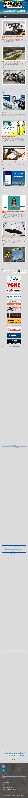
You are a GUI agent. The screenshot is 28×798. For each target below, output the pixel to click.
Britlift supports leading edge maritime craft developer (12, 238)
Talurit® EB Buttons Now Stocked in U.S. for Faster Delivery (13, 111)
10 (13, 273)
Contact (4, 779)
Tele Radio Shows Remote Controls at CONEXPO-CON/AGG (12, 37)
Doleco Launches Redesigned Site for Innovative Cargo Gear (12, 162)
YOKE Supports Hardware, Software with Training (13, 86)
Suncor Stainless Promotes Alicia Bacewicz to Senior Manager (13, 212)
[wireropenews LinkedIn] (3, 770)
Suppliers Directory (5, 784)
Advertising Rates (6, 782)
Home (3, 775)
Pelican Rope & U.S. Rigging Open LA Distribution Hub (13, 62)
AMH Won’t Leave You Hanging (8, 136)
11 (16, 273)
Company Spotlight (5, 785)
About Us (3, 777)
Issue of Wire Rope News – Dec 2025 (10, 263)
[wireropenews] (14, 4)
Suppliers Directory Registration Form (9, 789)
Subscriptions (5, 780)
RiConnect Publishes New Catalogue (10, 187)
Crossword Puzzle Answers (7, 787)
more (3, 43)
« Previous (5, 271)
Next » (24, 273)
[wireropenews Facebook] (3, 766)
